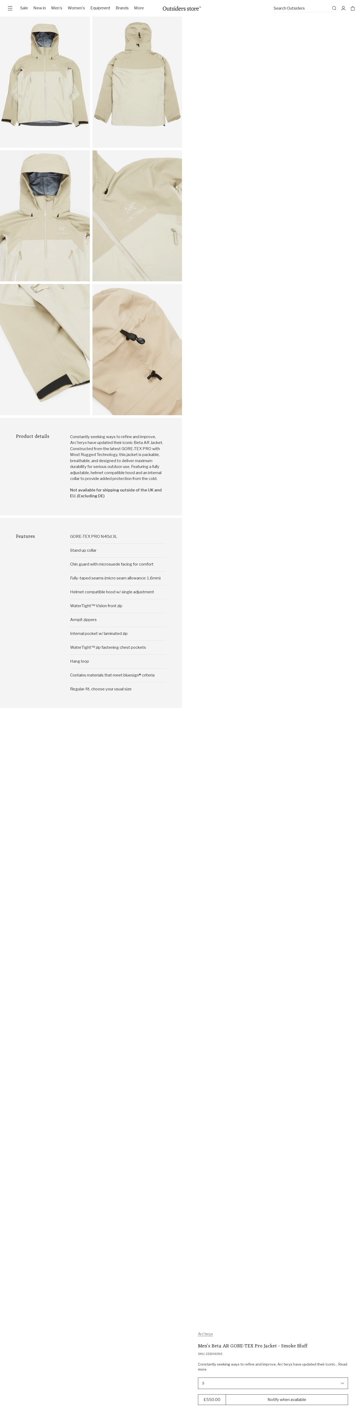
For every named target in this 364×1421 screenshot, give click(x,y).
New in (39, 8)
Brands (122, 8)
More (139, 8)
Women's (76, 8)
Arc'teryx (205, 1334)
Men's (56, 8)
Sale (24, 8)
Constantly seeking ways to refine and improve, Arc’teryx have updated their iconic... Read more (272, 1367)
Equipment (100, 8)
